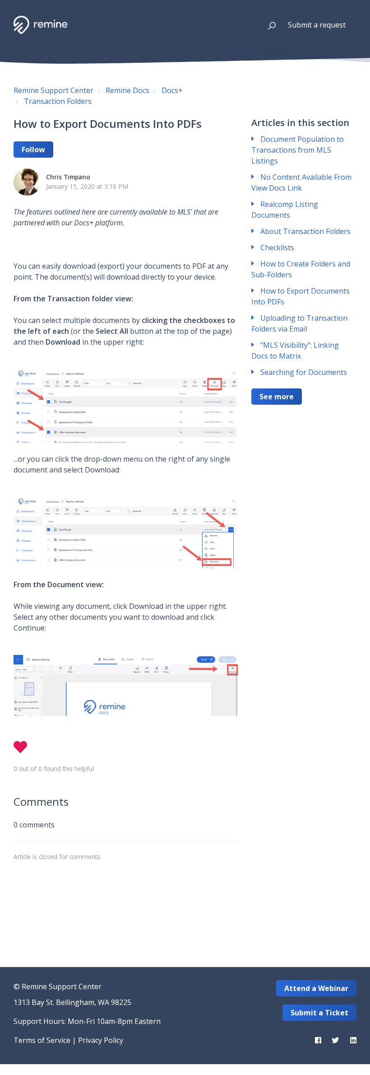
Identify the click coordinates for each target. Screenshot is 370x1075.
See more (276, 397)
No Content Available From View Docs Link (301, 182)
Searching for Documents (303, 372)
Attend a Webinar (316, 988)
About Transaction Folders (305, 231)
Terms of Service (42, 1040)
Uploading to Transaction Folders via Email (299, 323)
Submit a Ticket (319, 1013)
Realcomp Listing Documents (284, 209)
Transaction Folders (58, 101)
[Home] (40, 25)
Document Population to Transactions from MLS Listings (297, 150)
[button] (268, 25)
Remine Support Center (53, 90)
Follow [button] (33, 149)
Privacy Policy (100, 1040)
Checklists (277, 247)
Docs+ (172, 90)
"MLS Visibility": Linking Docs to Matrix (295, 350)
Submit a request (317, 25)
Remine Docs (127, 90)
